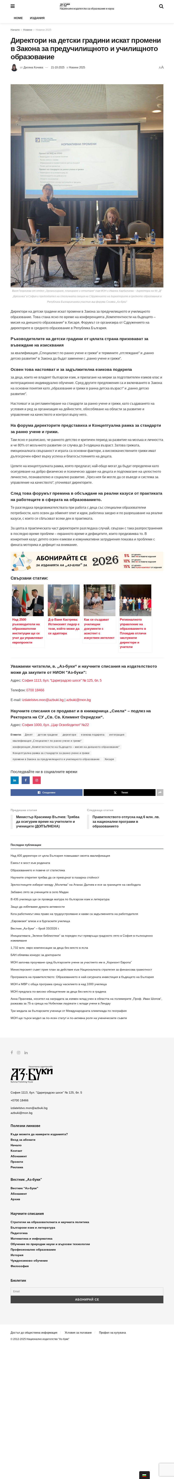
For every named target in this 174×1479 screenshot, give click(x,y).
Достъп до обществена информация (34, 1332)
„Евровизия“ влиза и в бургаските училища (40, 921)
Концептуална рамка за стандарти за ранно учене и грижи (51, 753)
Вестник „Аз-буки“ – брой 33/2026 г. (35, 928)
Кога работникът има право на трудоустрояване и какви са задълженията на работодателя (74, 914)
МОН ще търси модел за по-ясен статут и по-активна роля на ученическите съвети (69, 1018)
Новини (27, 29)
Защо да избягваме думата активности (38, 906)
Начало (15, 29)
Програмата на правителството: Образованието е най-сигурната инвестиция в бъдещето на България (82, 977)
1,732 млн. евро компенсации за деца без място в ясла (49, 947)
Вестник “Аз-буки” (24, 1188)
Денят (29, 734)
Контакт (16, 1150)
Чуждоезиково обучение (29, 1260)
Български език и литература (33, 1227)
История (17, 1255)
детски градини (48, 734)
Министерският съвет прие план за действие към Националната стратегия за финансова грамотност (81, 969)
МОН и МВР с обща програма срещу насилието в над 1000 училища (59, 984)
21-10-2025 (58, 67)
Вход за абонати (23, 1139)
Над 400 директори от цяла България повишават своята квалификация (60, 855)
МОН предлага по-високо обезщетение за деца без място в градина (58, 991)
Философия (20, 1266)
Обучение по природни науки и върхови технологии (50, 1244)
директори (69, 734)
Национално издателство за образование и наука (87, 8)
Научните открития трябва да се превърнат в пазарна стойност (55, 877)
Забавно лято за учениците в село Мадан (40, 892)
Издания (37, 18)
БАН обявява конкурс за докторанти (36, 955)
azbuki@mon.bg (78, 700)
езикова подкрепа (92, 734)
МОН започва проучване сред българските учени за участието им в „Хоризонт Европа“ (71, 962)
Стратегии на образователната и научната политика (50, 1222)
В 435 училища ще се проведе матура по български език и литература (60, 899)
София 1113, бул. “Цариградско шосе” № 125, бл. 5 (61, 680)
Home (18, 18)
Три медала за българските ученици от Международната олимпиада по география (69, 1010)
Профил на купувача (112, 1332)
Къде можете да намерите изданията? (39, 1134)
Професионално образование (33, 1249)
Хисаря (109, 759)
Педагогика (19, 1233)
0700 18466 (35, 690)
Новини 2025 (43, 29)
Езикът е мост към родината (30, 862)
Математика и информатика (31, 1238)
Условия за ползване (78, 1332)
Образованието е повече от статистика (38, 870)
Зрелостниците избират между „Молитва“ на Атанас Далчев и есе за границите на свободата (76, 884)
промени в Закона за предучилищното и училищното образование (56, 759)
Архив (15, 1199)
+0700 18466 (19, 1100)
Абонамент (19, 1156)
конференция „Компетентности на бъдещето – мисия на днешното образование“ (66, 747)
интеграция (116, 734)
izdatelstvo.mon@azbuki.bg (43, 700)
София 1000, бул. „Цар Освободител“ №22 (55, 725)
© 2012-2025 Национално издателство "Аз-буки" (40, 1339)
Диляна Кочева (33, 67)
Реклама (17, 1167)
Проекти (17, 1161)
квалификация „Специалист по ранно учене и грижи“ (47, 740)
